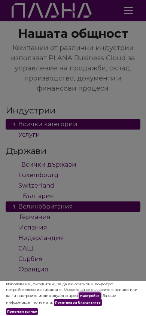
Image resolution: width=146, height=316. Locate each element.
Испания (30, 227)
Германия (32, 217)
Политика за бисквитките (78, 302)
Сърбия (28, 258)
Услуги (26, 134)
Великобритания (43, 206)
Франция (30, 269)
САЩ (23, 248)
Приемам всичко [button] (22, 311)
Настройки (90, 296)
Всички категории (45, 124)
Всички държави (44, 164)
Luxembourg (35, 175)
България (33, 196)
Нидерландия (38, 237)
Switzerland (33, 185)
